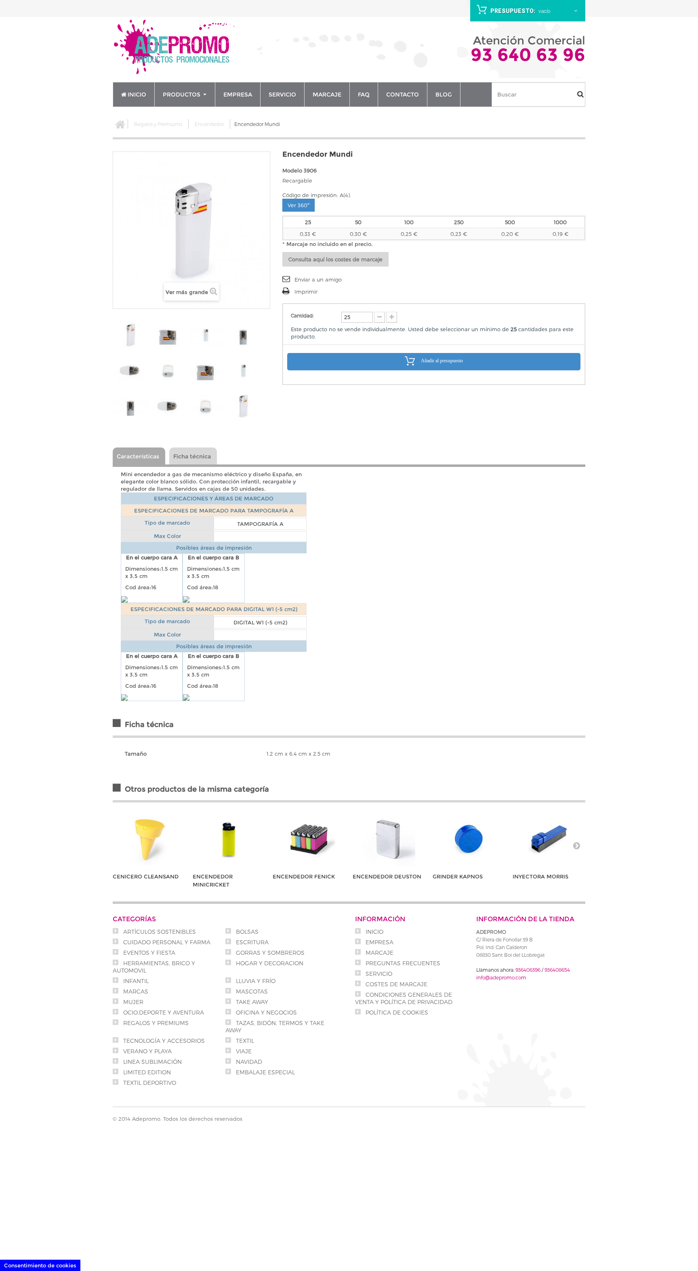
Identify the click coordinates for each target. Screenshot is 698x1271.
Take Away (251, 1001)
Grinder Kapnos (458, 876)
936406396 (527, 970)
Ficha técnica (192, 456)
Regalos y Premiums (158, 124)
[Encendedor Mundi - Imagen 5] (130, 370)
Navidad (248, 1061)
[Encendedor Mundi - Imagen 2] (168, 335)
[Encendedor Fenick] (309, 839)
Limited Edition (146, 1072)
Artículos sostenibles (159, 931)
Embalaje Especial (264, 1072)
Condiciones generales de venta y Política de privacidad (403, 998)
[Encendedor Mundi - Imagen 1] (130, 335)
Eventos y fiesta (148, 952)
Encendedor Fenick (304, 876)
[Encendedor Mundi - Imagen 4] (243, 335)
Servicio (378, 973)
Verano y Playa (147, 1051)
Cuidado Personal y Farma (166, 942)
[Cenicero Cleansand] (149, 839)
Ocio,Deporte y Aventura (163, 1012)
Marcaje (378, 952)
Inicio (373, 931)
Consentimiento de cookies (40, 1265)
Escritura (251, 942)
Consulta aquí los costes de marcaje (335, 259)
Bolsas (246, 931)
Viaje (243, 1051)
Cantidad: (302, 315)
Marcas (135, 991)
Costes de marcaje (395, 984)
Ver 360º (298, 205)
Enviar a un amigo (318, 279)
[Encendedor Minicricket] (229, 839)
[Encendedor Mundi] (205, 370)
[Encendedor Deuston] (389, 839)
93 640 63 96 (528, 54)
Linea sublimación (152, 1061)
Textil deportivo (149, 1082)
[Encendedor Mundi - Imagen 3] (205, 335)
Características (138, 456)
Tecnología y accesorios (163, 1040)
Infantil (135, 980)
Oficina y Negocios (265, 1012)
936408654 (557, 970)
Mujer (132, 1001)
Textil (244, 1040)
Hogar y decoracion (268, 963)
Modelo (292, 170)
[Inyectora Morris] (548, 839)
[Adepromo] (175, 48)
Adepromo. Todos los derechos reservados (187, 1119)
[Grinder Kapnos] (469, 839)
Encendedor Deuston (387, 876)
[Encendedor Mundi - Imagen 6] (168, 370)
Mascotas (251, 991)
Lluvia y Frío (254, 980)
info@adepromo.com (501, 977)
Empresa (378, 942)
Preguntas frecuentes (402, 963)
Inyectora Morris (540, 876)
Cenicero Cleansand (146, 876)
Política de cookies (396, 1012)
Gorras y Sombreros (269, 952)
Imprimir (305, 291)
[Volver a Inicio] (120, 124)
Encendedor (209, 124)
